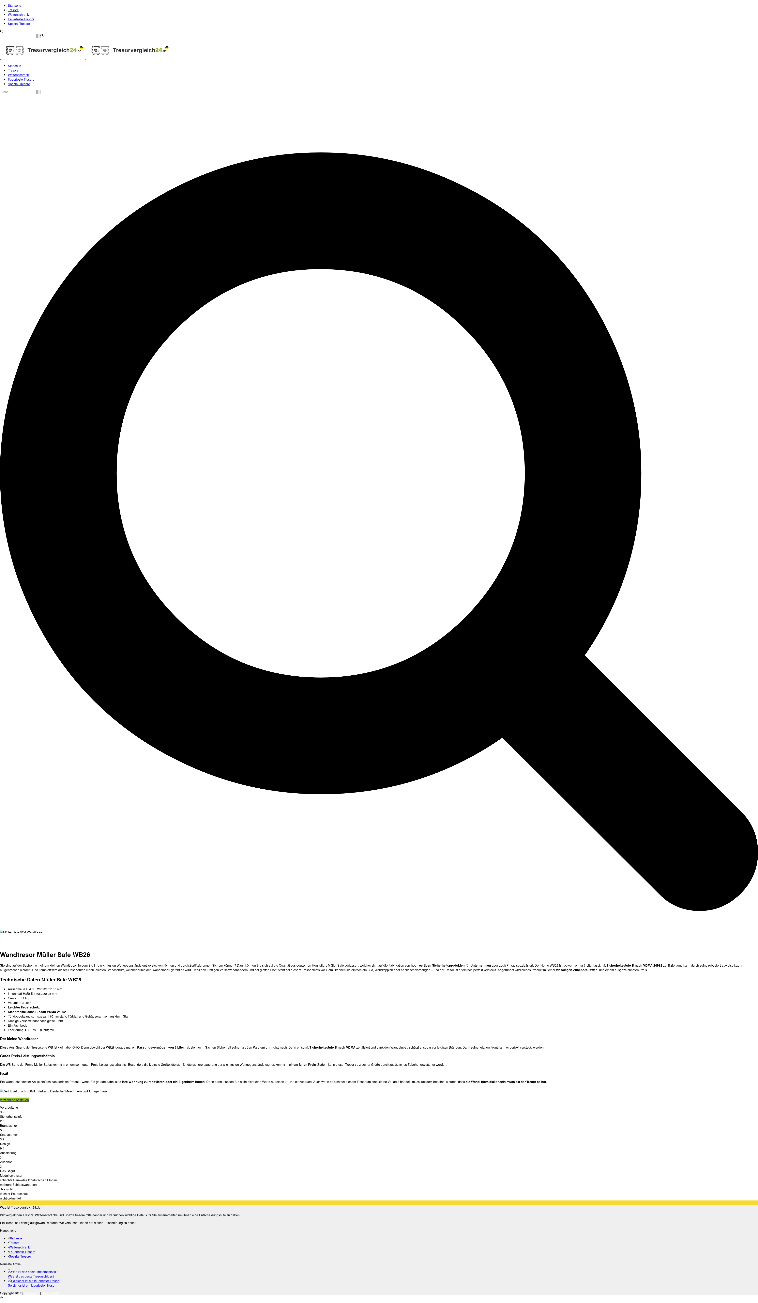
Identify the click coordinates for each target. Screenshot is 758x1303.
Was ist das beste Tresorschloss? (31, 1276)
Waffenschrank (18, 14)
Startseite (14, 5)
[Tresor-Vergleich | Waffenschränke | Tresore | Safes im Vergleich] (85, 58)
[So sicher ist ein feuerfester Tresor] (33, 1281)
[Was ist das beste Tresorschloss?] (33, 1271)
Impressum (31, 1293)
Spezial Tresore (19, 23)
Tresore (13, 10)
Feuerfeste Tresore (21, 19)
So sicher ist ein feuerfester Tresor (31, 1285)
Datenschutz (50, 1293)
